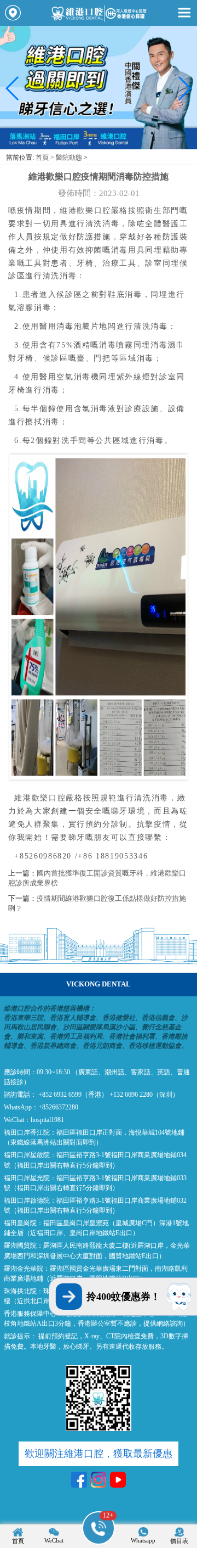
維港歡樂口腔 (85, 210)
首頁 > (46, 157)
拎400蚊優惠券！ (123, 1296)
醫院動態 (69, 157)
